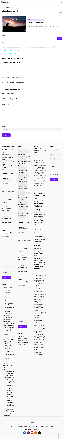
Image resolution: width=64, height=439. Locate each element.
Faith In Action (21, 174)
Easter (23, 163)
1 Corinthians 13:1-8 (43, 54)
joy (27, 197)
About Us (36, 187)
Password (52, 166)
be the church (21, 152)
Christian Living (21, 159)
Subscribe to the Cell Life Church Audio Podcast (10, 373)
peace (26, 206)
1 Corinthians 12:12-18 (34, 47)
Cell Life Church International (7, 314)
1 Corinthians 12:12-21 (12, 47)
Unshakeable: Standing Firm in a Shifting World (11, 410)
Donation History (22, 344)
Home (3, 7)
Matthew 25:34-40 (22, 204)
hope (25, 188)
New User (5, 363)
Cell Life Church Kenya (9, 295)
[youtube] (32, 432)
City (3, 110)
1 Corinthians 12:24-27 (51, 54)
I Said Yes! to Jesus (8, 339)
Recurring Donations (23, 342)
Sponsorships (6, 415)
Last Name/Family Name (8, 93)
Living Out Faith (21, 202)
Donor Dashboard (8, 337)
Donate (35, 155)
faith (26, 170)
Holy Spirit (20, 188)
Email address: (5, 67)
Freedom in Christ (22, 179)
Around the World (38, 148)
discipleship (27, 161)
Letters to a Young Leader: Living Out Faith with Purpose (12, 403)
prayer (19, 208)
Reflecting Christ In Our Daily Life (7, 150)
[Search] (59, 38)
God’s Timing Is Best (7, 154)
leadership (20, 199)
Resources (7, 369)
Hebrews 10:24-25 (22, 186)
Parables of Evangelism (7, 157)
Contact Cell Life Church (10, 308)
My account (6, 361)
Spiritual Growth (22, 215)
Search (3, 35)
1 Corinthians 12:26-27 (22, 54)
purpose (24, 208)
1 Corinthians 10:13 (19, 47)
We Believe (8, 311)
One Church (20, 206)
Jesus (27, 193)
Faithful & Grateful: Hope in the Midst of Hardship (11, 388)
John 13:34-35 (21, 197)
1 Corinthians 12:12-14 (42, 47)
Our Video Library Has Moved (8, 366)
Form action (5, 77)
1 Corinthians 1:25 (26, 47)
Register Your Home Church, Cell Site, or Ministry (10, 352)
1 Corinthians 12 (45, 51)
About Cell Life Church (8, 288)
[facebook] (24, 432)
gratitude (24, 181)
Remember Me (54, 174)
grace (19, 181)
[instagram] (28, 432)
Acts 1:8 (20, 149)
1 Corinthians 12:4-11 (9, 53)
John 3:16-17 (21, 195)
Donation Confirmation (6, 334)
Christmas (20, 161)
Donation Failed (38, 299)
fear (27, 174)
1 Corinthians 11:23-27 (38, 51)
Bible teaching (21, 154)
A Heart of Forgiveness (35, 22)
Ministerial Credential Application (8, 347)
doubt (19, 163)
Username (52, 158)
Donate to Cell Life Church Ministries (9, 324)
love (28, 202)
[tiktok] (39, 432)
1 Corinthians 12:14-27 (50, 47)
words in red (21, 217)
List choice (4, 82)
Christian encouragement (24, 156)
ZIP (2, 122)
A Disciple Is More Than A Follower (8, 166)
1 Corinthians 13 (59, 51)
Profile (35, 323)
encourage (20, 165)
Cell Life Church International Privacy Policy (7, 319)
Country (4, 126)
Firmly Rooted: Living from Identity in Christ (11, 395)
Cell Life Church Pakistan (9, 300)
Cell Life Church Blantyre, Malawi (10, 291)
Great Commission (22, 183)
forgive (19, 177)
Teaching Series (10, 377)
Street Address (5, 104)
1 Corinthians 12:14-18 (52, 51)
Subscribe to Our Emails (10, 358)
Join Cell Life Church (7, 342)
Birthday (4, 99)
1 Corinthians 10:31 (29, 54)
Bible (27, 152)
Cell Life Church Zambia (9, 304)
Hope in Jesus (21, 190)
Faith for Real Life (22, 172)
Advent (24, 149)
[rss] (35, 432)
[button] (5, 2)
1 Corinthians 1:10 (36, 54)
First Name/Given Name (8, 73)
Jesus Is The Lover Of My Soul (8, 161)
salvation (20, 211)
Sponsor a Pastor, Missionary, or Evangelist (10, 328)
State (3, 116)
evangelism (20, 170)
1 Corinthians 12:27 (22, 51)
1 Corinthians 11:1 (5, 47)
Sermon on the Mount (23, 213)
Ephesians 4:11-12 (22, 168)
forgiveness (25, 177)
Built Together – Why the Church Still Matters (12, 381)
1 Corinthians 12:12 (30, 51)
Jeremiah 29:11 (21, 193)
